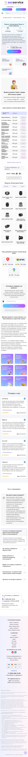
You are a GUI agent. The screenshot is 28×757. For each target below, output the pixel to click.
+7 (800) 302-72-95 (7, 9)
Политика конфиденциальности (14, 656)
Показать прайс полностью (14, 162)
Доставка (14, 641)
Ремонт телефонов (14, 622)
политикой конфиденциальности (11, 310)
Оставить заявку (14, 51)
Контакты (14, 670)
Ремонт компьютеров (14, 626)
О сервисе (14, 635)
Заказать (23, 117)
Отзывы (14, 645)
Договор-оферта (14, 660)
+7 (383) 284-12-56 (21, 9)
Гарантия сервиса (14, 637)
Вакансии (14, 646)
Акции (14, 639)
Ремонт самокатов (14, 628)
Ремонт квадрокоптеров (14, 630)
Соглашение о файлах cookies (14, 658)
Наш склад (14, 643)
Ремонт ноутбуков (14, 624)
